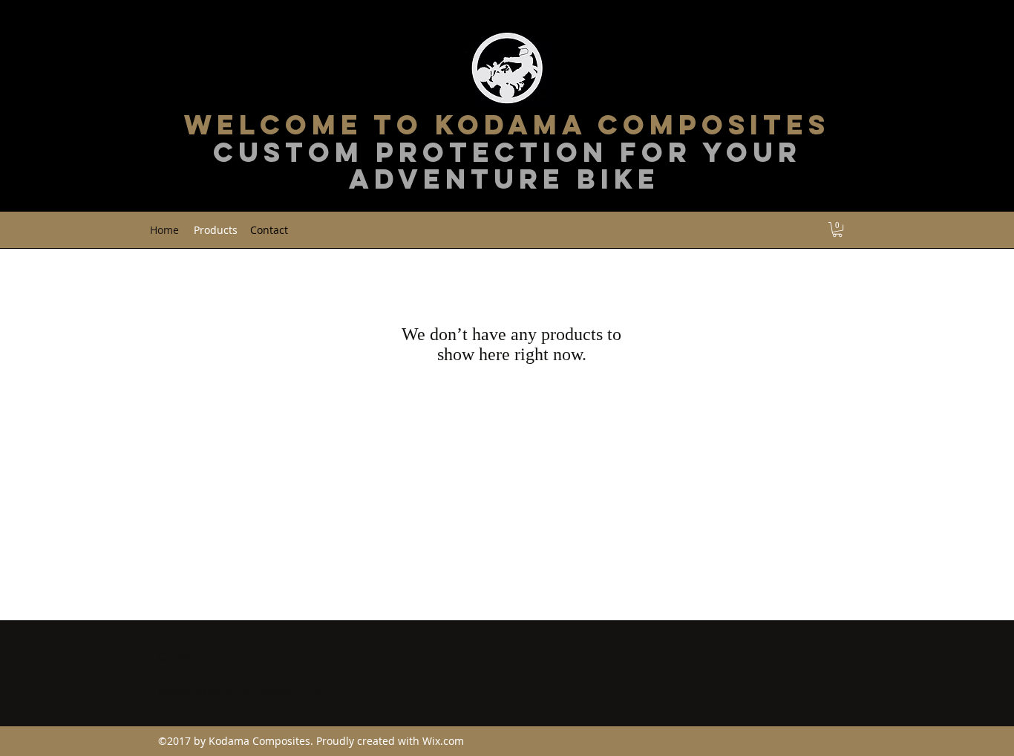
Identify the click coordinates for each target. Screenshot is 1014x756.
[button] (837, 229)
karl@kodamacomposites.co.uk (241, 692)
